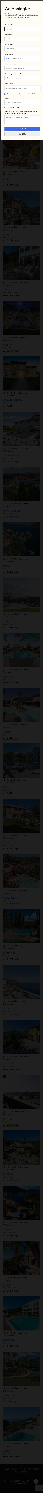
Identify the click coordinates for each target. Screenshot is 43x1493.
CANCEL (22, 134)
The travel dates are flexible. (15, 94)
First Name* (8, 25)
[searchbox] (22, 78)
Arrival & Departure (31, 89)
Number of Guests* (10, 64)
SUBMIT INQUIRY (22, 129)
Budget (6, 98)
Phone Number (9, 54)
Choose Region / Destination (13, 74)
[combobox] (22, 78)
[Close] (39, 5)
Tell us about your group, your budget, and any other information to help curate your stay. (20, 112)
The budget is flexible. (14, 107)
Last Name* (8, 35)
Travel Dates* (8, 84)
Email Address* (9, 44)
